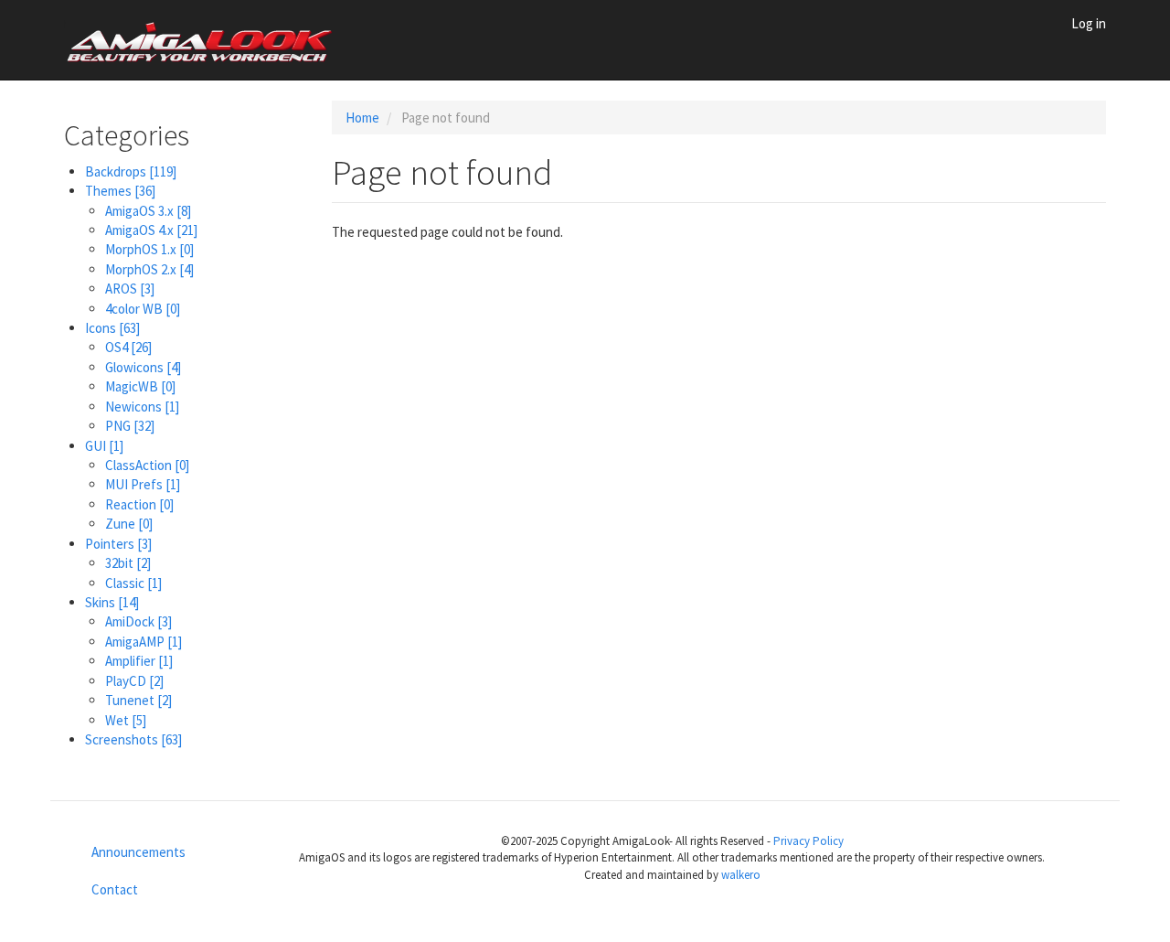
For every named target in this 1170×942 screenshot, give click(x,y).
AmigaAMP (143, 641)
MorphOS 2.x (149, 269)
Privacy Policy (808, 841)
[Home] (207, 40)
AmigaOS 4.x (151, 230)
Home (362, 117)
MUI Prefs (142, 484)
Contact (114, 889)
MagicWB (140, 386)
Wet (125, 720)
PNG (129, 425)
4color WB (142, 308)
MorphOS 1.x (149, 249)
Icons (112, 328)
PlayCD (134, 681)
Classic (133, 583)
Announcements (138, 852)
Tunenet (138, 700)
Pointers (118, 543)
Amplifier (139, 660)
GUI (104, 446)
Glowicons (143, 367)
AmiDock (138, 621)
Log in (1088, 23)
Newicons (142, 406)
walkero (740, 875)
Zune (129, 523)
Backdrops (130, 171)
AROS (129, 288)
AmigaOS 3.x (148, 210)
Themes (120, 190)
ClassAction (147, 465)
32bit (128, 563)
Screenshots (133, 739)
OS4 (128, 347)
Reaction (139, 504)
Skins (112, 602)
